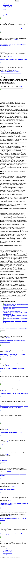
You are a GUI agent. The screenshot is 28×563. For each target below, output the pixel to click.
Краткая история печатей (7, 489)
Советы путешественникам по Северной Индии (13, 328)
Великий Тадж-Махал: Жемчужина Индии (14, 316)
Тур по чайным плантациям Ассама (9, 71)
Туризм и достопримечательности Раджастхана (13, 59)
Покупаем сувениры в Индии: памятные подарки (14, 393)
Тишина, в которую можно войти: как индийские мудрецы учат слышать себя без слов (14, 406)
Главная (5, 3)
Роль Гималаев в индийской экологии (11, 73)
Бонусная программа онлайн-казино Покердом (13, 533)
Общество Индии (7, 6)
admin (20, 86)
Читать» (9, 25)
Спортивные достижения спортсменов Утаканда (13, 419)
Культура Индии (7, 7)
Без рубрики (6, 548)
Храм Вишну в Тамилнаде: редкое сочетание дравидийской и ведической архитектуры (12, 355)
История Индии (7, 5)
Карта (4, 9)
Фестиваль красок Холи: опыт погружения (12, 368)
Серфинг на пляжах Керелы (8, 444)
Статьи (5, 554)
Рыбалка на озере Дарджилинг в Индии (11, 432)
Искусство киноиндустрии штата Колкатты (12, 381)
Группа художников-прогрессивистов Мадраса (13, 28)
